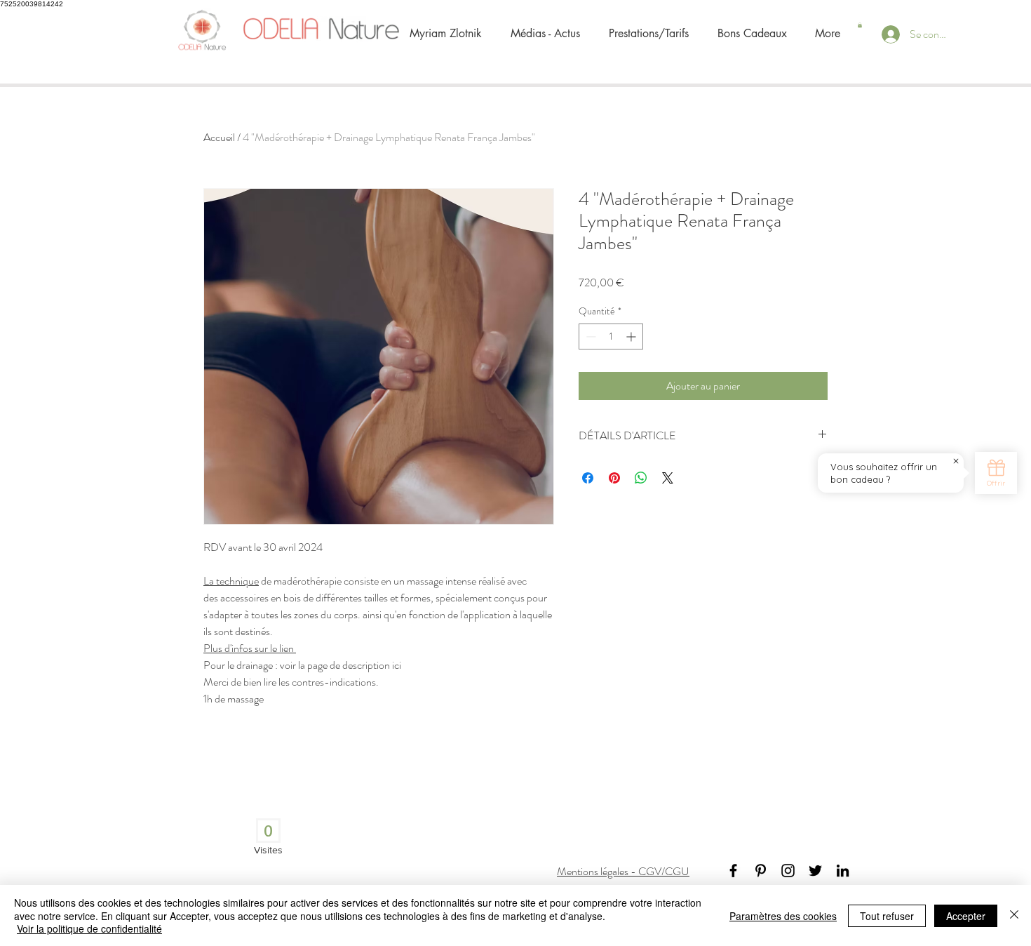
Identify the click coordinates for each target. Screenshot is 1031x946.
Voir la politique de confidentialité (89, 928)
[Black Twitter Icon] (815, 870)
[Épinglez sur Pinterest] (614, 477)
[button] (860, 24)
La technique (231, 581)
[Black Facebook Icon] (733, 870)
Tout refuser (887, 916)
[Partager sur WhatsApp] (641, 477)
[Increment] (632, 336)
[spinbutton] (611, 336)
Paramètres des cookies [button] (783, 916)
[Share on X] (667, 477)
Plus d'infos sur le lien (249, 648)
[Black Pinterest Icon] (760, 870)
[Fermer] (1014, 915)
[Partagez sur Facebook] (587, 477)
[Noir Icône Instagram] (788, 870)
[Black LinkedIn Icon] (842, 870)
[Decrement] (589, 336)
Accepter (965, 916)
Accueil (219, 137)
